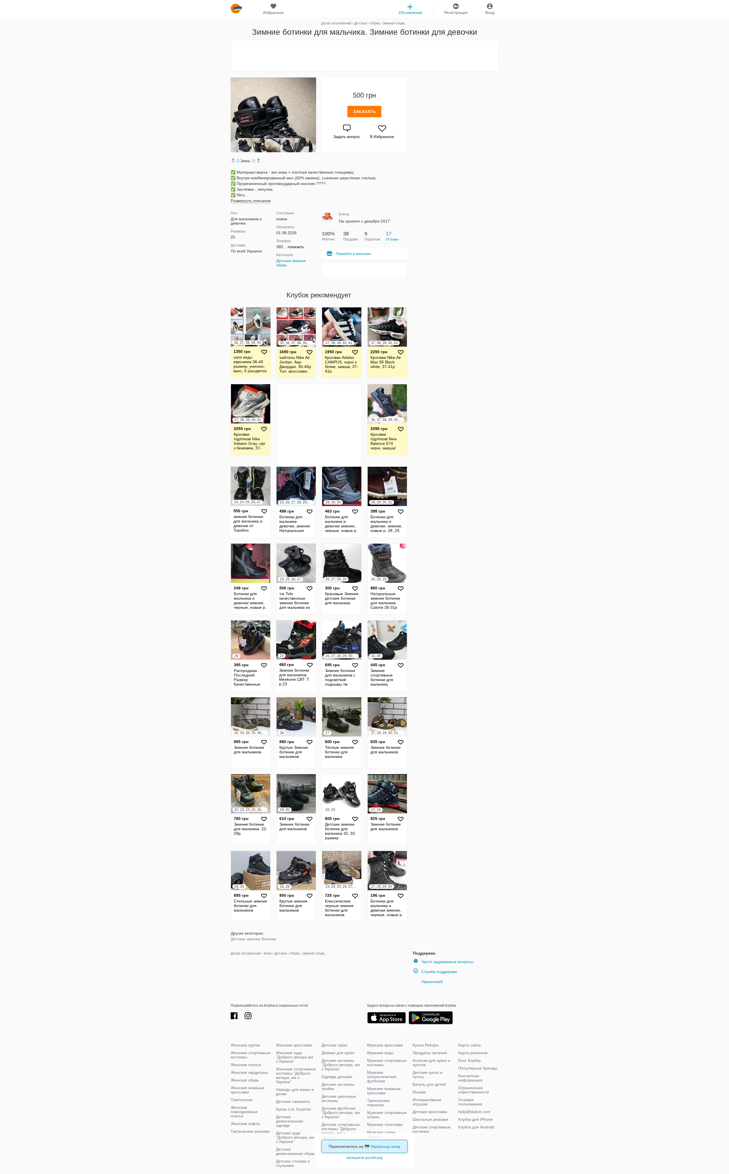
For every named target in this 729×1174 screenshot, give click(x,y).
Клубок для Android (476, 1127)
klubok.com (236, 8)
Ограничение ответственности (473, 1089)
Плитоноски (242, 1099)
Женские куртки (245, 1045)
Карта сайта (469, 1045)
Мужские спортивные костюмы (387, 1062)
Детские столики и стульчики (293, 1163)
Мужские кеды (380, 1052)
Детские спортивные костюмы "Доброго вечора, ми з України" (341, 1131)
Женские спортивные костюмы (251, 1054)
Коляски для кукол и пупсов (431, 1062)
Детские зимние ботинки (253, 939)
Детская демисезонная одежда (289, 1121)
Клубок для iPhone (475, 1119)
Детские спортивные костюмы (432, 1129)
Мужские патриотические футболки (382, 1076)
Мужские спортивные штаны (387, 1114)
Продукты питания (430, 1052)
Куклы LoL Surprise (293, 1109)
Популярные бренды (477, 1068)
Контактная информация (470, 1078)
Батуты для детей (429, 1084)
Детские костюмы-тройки (338, 1086)
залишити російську (364, 1157)
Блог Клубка (469, 1060)
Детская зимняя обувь (291, 262)
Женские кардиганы (249, 1072)
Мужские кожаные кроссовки (384, 1090)
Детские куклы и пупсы (428, 1074)
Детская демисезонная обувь (295, 1151)
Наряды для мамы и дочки (295, 1091)
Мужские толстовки (385, 1124)
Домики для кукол (338, 1052)
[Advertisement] (364, 56)
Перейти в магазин (353, 253)
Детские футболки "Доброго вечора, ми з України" (341, 1112)
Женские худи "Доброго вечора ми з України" (294, 1057)
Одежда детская (337, 1076)
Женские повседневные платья (244, 1111)
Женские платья (246, 1064)
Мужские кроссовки (385, 1045)
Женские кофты (245, 1123)
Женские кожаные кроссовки (248, 1089)
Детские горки (334, 1045)
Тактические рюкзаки (250, 1131)
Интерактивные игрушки (427, 1101)
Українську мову (385, 1146)
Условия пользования (470, 1101)
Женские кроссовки (294, 1045)
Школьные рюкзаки (430, 1119)
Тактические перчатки (378, 1102)
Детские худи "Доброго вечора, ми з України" (295, 1137)
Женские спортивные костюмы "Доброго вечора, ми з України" (296, 1075)
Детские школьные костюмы (339, 1098)
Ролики (419, 1092)
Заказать (364, 111)
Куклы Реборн (426, 1045)
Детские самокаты (293, 1101)
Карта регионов (472, 1052)
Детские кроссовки (430, 1111)
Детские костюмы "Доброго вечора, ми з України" (341, 1064)
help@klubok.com (474, 1111)
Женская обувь (245, 1080)
